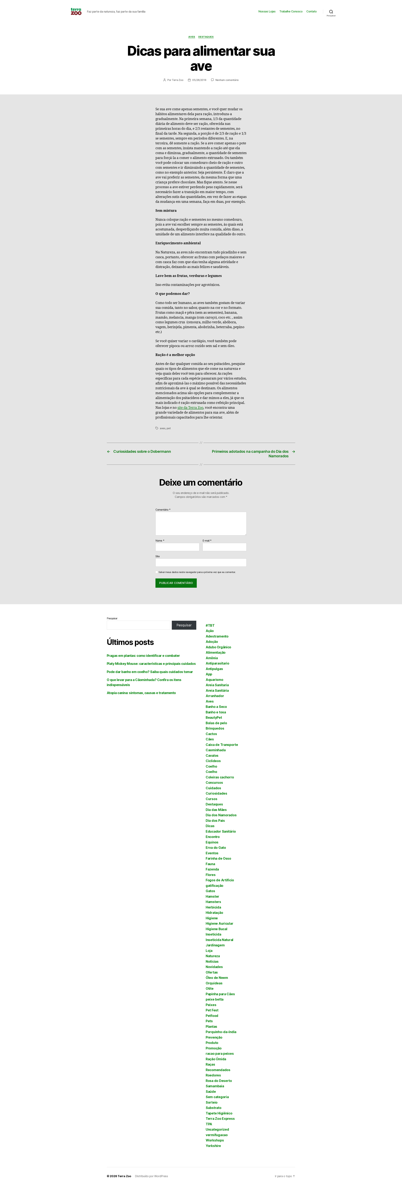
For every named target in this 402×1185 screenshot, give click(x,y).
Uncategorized (217, 1129)
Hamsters (213, 902)
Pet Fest (212, 1010)
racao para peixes (220, 1054)
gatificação (214, 886)
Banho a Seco (216, 707)
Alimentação (215, 652)
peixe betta (214, 999)
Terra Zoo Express (220, 1119)
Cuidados (213, 788)
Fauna (210, 864)
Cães (210, 739)
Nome (159, 540)
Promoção (214, 1048)
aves (162, 428)
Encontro (213, 837)
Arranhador (215, 696)
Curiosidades (216, 793)
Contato (311, 11)
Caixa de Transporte (222, 745)
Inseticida (213, 934)
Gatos (210, 891)
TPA (209, 1124)
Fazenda (212, 869)
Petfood (212, 1016)
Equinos (212, 842)
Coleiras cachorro (220, 777)
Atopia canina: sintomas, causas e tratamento (141, 693)
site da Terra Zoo (190, 408)
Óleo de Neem (217, 978)
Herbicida (213, 907)
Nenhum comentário (227, 80)
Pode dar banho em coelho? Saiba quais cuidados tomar (150, 672)
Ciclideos (213, 761)
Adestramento (217, 636)
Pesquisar (112, 618)
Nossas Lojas (266, 11)
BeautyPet (214, 718)
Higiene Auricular (219, 923)
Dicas (210, 826)
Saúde (211, 1092)
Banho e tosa (216, 712)
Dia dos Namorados (221, 815)
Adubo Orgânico (218, 647)
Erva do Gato (216, 848)
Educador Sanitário (221, 831)
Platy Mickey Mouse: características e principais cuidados (151, 664)
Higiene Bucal (216, 929)
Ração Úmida (216, 1059)
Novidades (214, 967)
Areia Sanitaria (217, 685)
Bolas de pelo (216, 723)
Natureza (213, 956)
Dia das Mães (216, 810)
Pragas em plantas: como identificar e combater (143, 656)
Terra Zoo (177, 80)
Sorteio (211, 1102)
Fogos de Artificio (220, 880)
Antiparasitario (217, 663)
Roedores (213, 1075)
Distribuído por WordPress (151, 1176)
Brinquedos (215, 728)
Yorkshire (213, 1146)
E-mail (207, 540)
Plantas (211, 1027)
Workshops (215, 1140)
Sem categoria (217, 1097)
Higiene (212, 918)
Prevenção (214, 1037)
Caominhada (215, 750)
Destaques (206, 37)
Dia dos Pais (215, 821)
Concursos (214, 783)
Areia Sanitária (217, 690)
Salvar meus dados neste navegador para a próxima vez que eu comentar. (197, 572)
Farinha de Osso (218, 858)
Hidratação (214, 913)
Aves (191, 37)
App (209, 674)
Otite (210, 989)
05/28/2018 (199, 80)
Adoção (212, 642)
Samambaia (215, 1086)
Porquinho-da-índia (221, 1032)
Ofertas (212, 972)
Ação (210, 631)
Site (157, 556)
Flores (210, 875)
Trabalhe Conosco (290, 11)
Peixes (211, 1005)
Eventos (212, 853)
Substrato (213, 1108)
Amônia (212, 658)
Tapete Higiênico (219, 1113)
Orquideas (214, 983)
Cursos (211, 799)
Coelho (211, 766)
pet (169, 428)
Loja (209, 951)
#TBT (210, 625)
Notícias (212, 961)
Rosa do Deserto (219, 1081)
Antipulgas (214, 669)
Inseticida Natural (219, 940)
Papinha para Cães (220, 994)
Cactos (211, 734)
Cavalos (212, 756)
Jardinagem (215, 945)
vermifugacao (217, 1135)
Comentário (163, 509)
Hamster (212, 896)
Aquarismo (214, 680)
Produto (212, 1043)
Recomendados (218, 1070)
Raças (210, 1064)
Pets (209, 1021)
